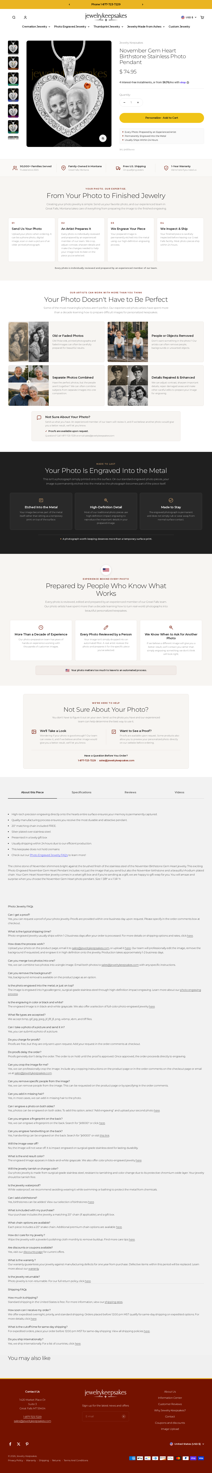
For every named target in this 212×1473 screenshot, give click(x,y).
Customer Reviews (170, 1404)
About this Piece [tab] (32, 792)
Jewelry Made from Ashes (144, 26)
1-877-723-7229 (87, 760)
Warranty (31, 1460)
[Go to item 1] (13, 48)
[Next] (142, 4)
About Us (170, 1391)
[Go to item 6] (13, 127)
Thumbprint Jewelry (106, 26)
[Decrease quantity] (124, 102)
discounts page (33, 1251)
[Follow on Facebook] (10, 1444)
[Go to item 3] (13, 79)
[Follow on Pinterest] (27, 1444)
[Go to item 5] (13, 111)
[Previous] (69, 4)
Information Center (170, 1397)
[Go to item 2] (13, 64)
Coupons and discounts (170, 1422)
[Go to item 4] (13, 95)
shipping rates (113, 1302)
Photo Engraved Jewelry (70, 26)
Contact (170, 1416)
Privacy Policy (15, 1460)
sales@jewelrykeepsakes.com (116, 760)
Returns (56, 1460)
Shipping (44, 1460)
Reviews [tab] (130, 792)
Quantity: (124, 94)
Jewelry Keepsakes (131, 42)
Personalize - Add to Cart (161, 117)
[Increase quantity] (138, 102)
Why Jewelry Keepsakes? (170, 1410)
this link (104, 1135)
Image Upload (170, 1429)
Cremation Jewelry (34, 26)
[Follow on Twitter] (18, 1444)
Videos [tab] (179, 792)
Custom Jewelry (179, 26)
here (190, 935)
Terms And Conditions (76, 1460)
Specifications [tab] (81, 792)
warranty (33, 1268)
